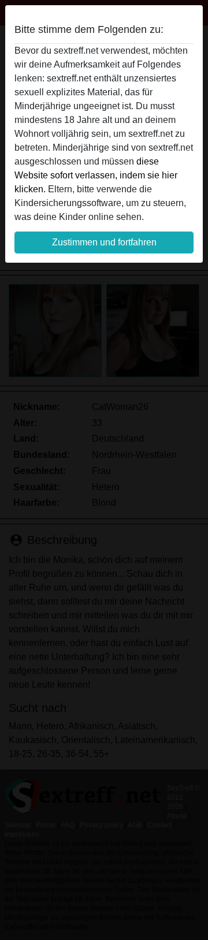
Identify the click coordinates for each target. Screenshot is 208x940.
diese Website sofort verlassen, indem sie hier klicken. (95, 175)
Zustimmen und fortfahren (104, 242)
